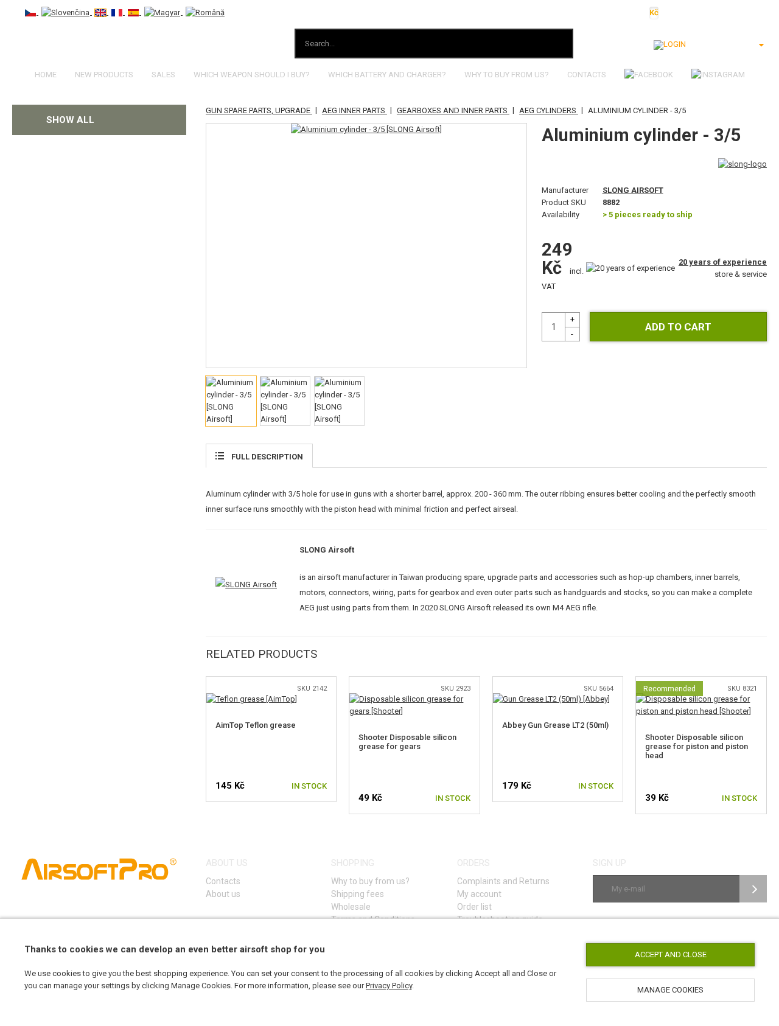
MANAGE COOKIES (670, 989)
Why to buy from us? (506, 74)
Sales (163, 74)
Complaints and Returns (503, 881)
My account (479, 894)
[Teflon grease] (251, 698)
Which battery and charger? (387, 74)
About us (223, 894)
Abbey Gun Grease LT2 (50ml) (555, 725)
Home (46, 74)
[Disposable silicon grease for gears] (414, 698)
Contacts (586, 74)
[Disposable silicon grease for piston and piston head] (701, 698)
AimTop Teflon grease (255, 725)
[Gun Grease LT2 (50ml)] (551, 698)
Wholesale (351, 907)
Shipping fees (357, 894)
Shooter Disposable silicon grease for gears (407, 742)
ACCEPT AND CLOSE (671, 954)
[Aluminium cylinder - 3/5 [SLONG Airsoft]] (366, 130)
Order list (474, 907)
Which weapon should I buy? (252, 74)
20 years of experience (723, 262)
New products (104, 74)
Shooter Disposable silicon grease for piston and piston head (696, 746)
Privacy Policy (389, 985)
